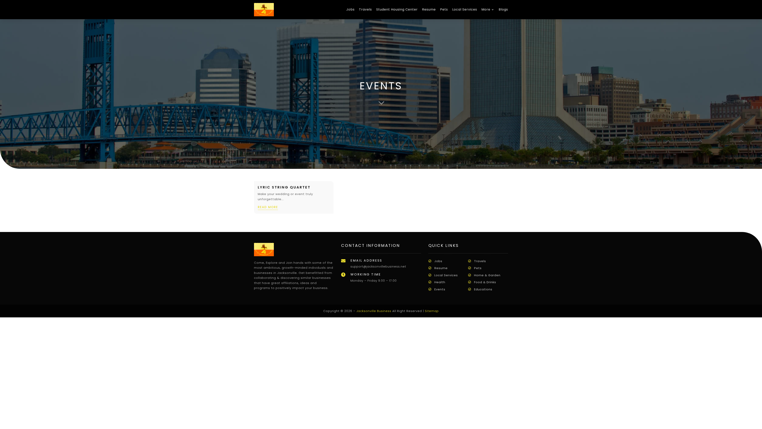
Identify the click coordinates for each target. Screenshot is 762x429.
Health (439, 282)
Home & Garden (487, 275)
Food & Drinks (485, 282)
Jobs (350, 9)
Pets (444, 9)
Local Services (464, 9)
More (485, 9)
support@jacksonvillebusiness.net (378, 266)
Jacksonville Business (373, 311)
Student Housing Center (397, 9)
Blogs (503, 9)
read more (268, 207)
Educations (483, 289)
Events (439, 289)
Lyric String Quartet (284, 187)
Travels (365, 9)
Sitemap (432, 311)
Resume (429, 9)
